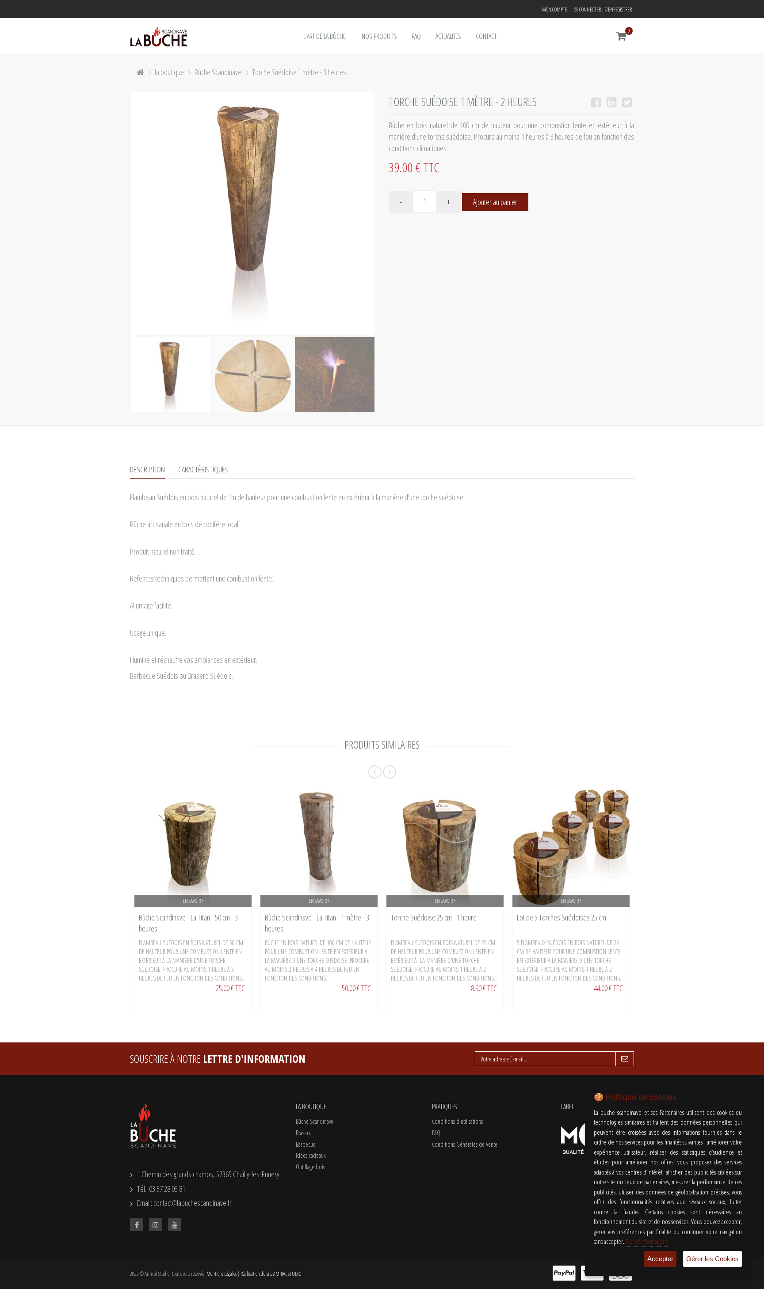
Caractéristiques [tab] (203, 469)
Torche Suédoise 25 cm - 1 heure (434, 917)
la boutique (169, 72)
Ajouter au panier (495, 202)
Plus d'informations (647, 1241)
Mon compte (554, 9)
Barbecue (306, 1144)
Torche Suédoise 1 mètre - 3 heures (299, 72)
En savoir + (193, 901)
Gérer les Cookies (712, 1258)
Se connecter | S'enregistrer (603, 9)
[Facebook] (596, 103)
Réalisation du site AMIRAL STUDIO (271, 1274)
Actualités (448, 36)
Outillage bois (310, 1167)
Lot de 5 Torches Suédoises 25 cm (561, 917)
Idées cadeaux (311, 1155)
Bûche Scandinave (218, 72)
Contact (486, 36)
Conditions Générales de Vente (464, 1144)
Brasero (304, 1133)
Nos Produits (379, 36)
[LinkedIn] (611, 103)
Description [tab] (147, 469)
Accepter (660, 1258)
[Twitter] (627, 103)
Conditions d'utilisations (457, 1121)
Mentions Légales (221, 1274)
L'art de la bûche (324, 36)
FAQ (416, 36)
